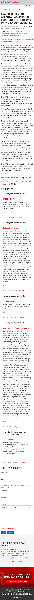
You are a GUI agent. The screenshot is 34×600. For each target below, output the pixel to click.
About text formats (7, 528)
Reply (4, 212)
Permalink (21, 217)
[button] (32, 27)
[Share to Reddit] (27, 27)
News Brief (4, 174)
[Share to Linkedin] (24, 27)
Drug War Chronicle (14, 9)
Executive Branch (16, 549)
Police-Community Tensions (19, 34)
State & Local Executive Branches (11, 556)
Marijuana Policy (23, 551)
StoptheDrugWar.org (12, 590)
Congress (10, 554)
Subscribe (19, 6)
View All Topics (17, 561)
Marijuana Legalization (8, 551)
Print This (29, 6)
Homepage (4, 491)
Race (22, 40)
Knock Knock (8, 440)
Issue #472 (20, 28)
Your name (4, 473)
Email (3, 480)
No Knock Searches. (10, 228)
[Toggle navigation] (30, 2)
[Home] (10, 2)
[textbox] (17, 517)
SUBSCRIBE (23, 581)
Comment (4, 504)
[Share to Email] (29, 27)
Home (5, 9)
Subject (3, 498)
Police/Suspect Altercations (10, 36)
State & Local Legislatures (9, 558)
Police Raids (17, 40)
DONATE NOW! (12, 581)
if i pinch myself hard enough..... (15, 301)
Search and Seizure (11, 42)
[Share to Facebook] (22, 27)
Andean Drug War (21, 554)
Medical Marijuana (26, 558)
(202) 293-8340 (11, 594)
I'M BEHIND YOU (9, 199)
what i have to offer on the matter (16, 328)
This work (4, 178)
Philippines (4, 549)
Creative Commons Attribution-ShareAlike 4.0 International (16, 183)
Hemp (3, 554)
